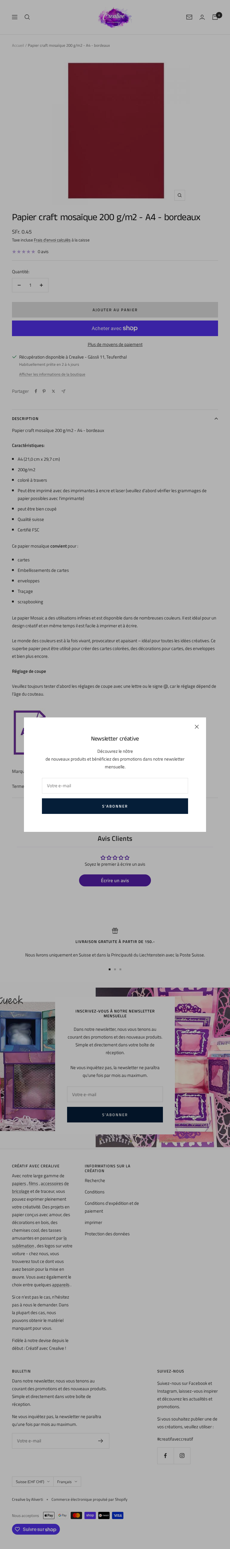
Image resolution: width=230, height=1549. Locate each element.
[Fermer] (197, 727)
